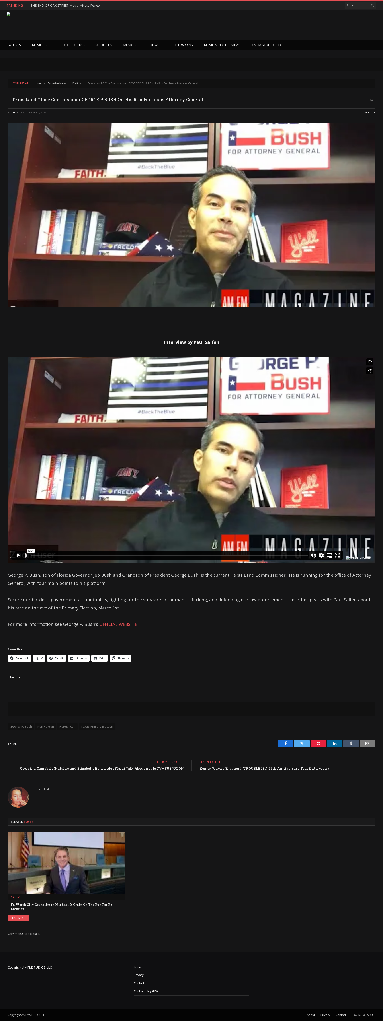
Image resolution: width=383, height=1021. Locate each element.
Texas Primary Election (97, 726)
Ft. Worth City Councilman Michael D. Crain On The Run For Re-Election (62, 907)
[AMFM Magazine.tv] (79, 25)
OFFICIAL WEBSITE (118, 624)
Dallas (15, 897)
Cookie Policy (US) (146, 991)
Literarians (183, 45)
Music (128, 45)
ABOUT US (104, 45)
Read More (18, 918)
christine (18, 112)
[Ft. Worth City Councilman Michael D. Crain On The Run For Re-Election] (66, 863)
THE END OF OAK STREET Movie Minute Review (65, 6)
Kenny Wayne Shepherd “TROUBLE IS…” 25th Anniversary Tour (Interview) (264, 768)
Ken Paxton (45, 726)
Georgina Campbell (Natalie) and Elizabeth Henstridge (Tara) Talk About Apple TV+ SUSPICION (102, 768)
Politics (370, 112)
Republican (67, 726)
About (138, 967)
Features (13, 45)
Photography (70, 45)
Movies (37, 45)
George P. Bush (21, 726)
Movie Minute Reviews (222, 45)
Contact (139, 983)
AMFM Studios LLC (267, 45)
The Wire (155, 45)
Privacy (139, 975)
